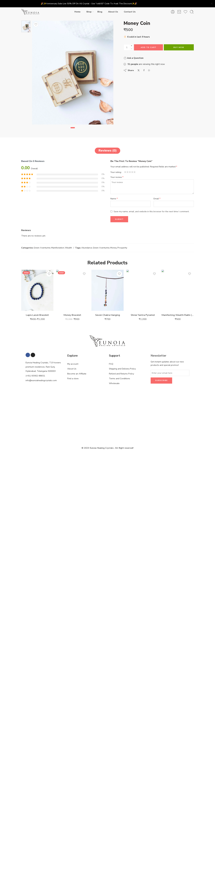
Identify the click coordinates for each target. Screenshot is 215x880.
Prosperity (122, 247)
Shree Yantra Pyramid (143, 315)
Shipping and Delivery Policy (122, 368)
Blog (99, 11)
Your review (116, 177)
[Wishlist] (35, 24)
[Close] (211, 3)
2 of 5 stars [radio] (126, 172)
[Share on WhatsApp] (149, 70)
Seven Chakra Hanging (107, 315)
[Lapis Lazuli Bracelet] (37, 290)
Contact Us (130, 11)
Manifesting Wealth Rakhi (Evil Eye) (178, 315)
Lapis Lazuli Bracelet (37, 315)
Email (157, 198)
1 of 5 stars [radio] (125, 172)
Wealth (68, 247)
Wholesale (114, 383)
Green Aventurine (42, 247)
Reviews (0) (107, 150)
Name (114, 198)
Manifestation (57, 247)
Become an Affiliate (76, 373)
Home (77, 11)
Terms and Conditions (119, 378)
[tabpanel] (72, 73)
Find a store (73, 378)
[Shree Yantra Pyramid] (143, 290)
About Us (113, 11)
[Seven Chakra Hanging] (107, 290)
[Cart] (179, 12)
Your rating (115, 172)
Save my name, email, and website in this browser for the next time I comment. (151, 211)
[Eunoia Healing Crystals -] (30, 11)
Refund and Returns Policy (121, 373)
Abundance (86, 247)
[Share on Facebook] (144, 70)
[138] (25, 26)
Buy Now (178, 47)
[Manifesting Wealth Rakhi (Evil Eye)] (178, 290)
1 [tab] (72, 130)
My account (72, 363)
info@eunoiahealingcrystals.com (41, 380)
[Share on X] (138, 70)
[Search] (192, 12)
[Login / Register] (173, 12)
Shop (89, 11)
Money (113, 247)
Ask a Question (135, 58)
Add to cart (148, 47)
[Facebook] (28, 355)
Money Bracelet (72, 315)
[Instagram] (33, 355)
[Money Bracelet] (72, 290)
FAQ (111, 363)
